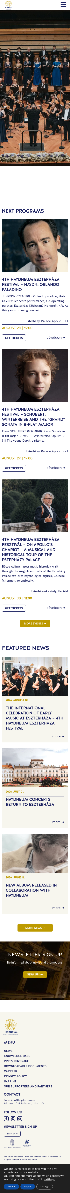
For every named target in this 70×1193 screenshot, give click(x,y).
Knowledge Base (17, 1056)
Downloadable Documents (25, 1066)
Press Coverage (16, 1061)
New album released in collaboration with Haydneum (31, 890)
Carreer (10, 1071)
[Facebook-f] (6, 1118)
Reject (27, 1186)
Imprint (10, 1081)
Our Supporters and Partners (28, 1086)
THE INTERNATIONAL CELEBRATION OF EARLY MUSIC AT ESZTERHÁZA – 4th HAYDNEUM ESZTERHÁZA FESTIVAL (34, 718)
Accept (11, 1186)
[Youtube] (19, 1118)
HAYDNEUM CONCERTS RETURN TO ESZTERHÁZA (30, 802)
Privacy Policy (15, 1076)
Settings (44, 1186)
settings (49, 1179)
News (8, 1051)
